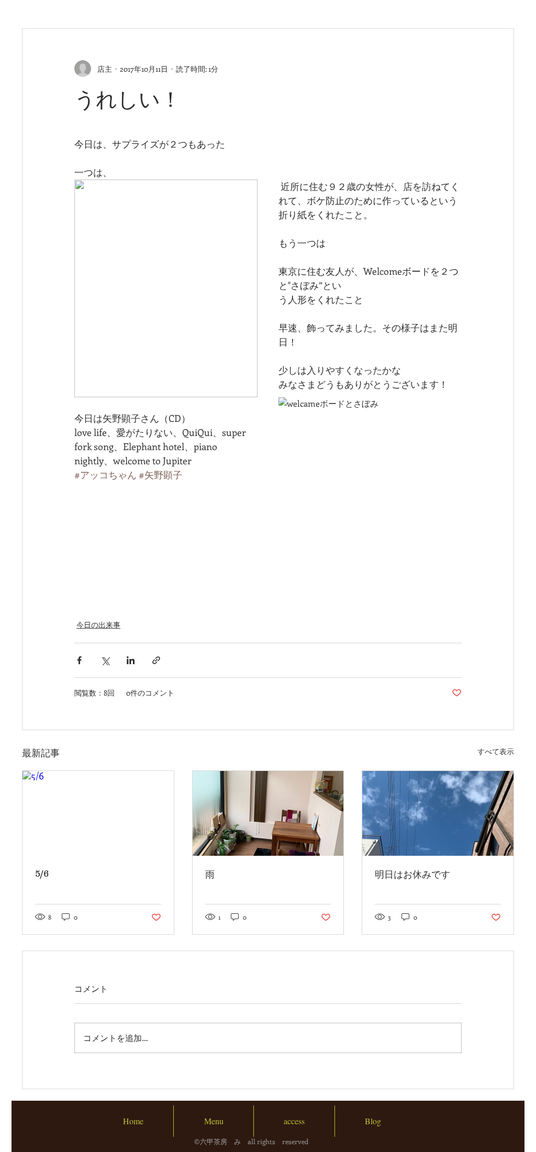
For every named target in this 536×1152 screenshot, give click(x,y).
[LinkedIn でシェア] (131, 660)
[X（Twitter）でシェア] (105, 660)
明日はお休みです (412, 874)
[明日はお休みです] (437, 813)
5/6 (42, 873)
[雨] (268, 813)
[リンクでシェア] (156, 660)
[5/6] (98, 813)
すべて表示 (495, 751)
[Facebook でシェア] (79, 660)
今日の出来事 (98, 625)
